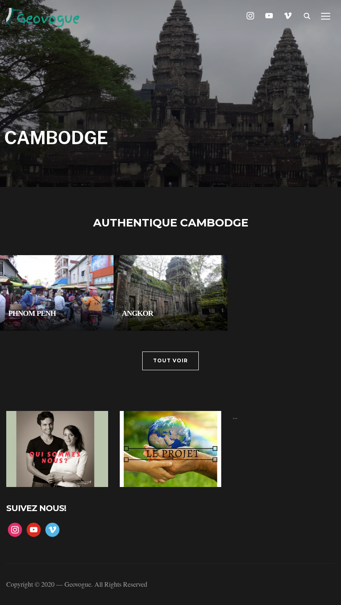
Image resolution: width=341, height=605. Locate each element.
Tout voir (170, 360)
